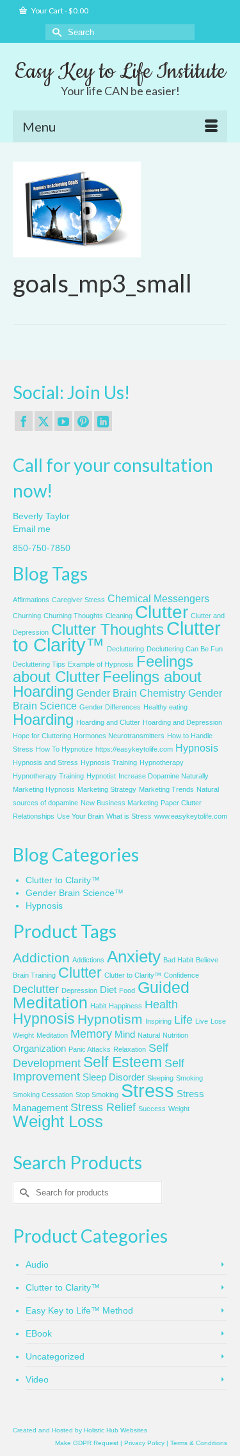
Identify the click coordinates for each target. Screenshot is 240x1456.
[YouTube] (63, 421)
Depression (79, 990)
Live (201, 1021)
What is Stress (129, 816)
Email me (32, 529)
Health (161, 1004)
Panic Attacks (89, 1049)
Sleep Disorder (114, 1077)
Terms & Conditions (198, 1442)
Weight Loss (58, 1121)
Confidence (181, 975)
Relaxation (129, 1049)
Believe (207, 960)
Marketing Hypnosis (44, 789)
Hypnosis (196, 748)
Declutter (36, 989)
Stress (147, 1090)
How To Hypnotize (64, 749)
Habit (98, 1006)
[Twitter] (43, 421)
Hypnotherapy (162, 762)
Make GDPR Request (86, 1442)
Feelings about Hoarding (107, 684)
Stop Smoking (97, 1094)
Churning (27, 615)
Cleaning (119, 615)
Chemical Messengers (158, 598)
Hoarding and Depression (182, 722)
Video (37, 1379)
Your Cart (59, 10)
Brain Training (34, 975)
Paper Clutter (181, 803)
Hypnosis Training (109, 762)
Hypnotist (101, 776)
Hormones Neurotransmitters (119, 735)
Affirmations (31, 599)
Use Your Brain (80, 816)
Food (127, 990)
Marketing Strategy (106, 789)
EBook (39, 1333)
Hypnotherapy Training (48, 776)
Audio (37, 1264)
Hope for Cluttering (42, 735)
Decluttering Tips (39, 664)
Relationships (33, 816)
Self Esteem (122, 1062)
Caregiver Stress (78, 599)
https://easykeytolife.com (134, 749)
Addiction (41, 957)
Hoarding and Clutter (108, 722)
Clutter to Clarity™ (63, 880)
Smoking (189, 1078)
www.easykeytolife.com (190, 816)
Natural (149, 1035)
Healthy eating (165, 707)
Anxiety (134, 956)
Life (183, 1019)
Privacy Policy (144, 1442)
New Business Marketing (119, 803)
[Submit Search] (55, 32)
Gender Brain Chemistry (131, 693)
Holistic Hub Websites (115, 1430)
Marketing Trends (166, 789)
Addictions (88, 960)
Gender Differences (110, 707)
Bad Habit (178, 960)
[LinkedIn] (103, 421)
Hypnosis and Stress (45, 762)
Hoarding (43, 719)
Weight (178, 1108)
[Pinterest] (83, 421)
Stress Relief (103, 1107)
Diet (108, 990)
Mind (125, 1034)
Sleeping (160, 1078)
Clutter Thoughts (107, 629)
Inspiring (158, 1021)
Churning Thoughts (73, 615)
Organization (39, 1048)
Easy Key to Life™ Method (79, 1310)
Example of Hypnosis (101, 664)
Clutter (161, 612)
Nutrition (175, 1035)
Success (152, 1108)
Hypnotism (110, 1019)
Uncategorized (55, 1356)
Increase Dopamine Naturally (163, 776)
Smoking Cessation (43, 1094)
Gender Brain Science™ (75, 893)
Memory (91, 1034)
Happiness (125, 1006)
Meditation (52, 1035)
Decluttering (125, 649)
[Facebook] (24, 421)
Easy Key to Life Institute (120, 71)
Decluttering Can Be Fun (185, 649)
